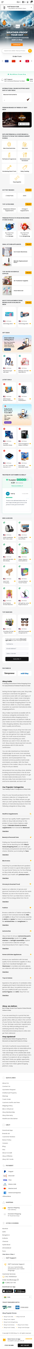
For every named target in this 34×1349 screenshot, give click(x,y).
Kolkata (5, 1238)
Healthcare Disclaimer (10, 1119)
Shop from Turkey (9, 1327)
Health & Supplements (10, 814)
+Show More (6, 1196)
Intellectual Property (9, 1093)
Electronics (6, 861)
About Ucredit (7, 1153)
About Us (5, 1083)
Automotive (6, 931)
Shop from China (23, 1325)
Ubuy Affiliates (7, 1156)
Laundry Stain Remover (24, 210)
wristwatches (9, 921)
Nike (27, 915)
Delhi (4, 1232)
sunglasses (22, 921)
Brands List (6, 1133)
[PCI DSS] (6, 1307)
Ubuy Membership (8, 1112)
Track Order (6, 1099)
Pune (4, 1251)
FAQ (3, 1150)
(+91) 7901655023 (11, 1277)
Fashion (5, 908)
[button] (19, 2)
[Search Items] (30, 51)
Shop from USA (8, 1317)
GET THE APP (25, 1345)
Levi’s (7, 917)
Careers (5, 1143)
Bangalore (6, 1235)
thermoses (6, 966)
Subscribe (16, 659)
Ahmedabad (6, 1248)
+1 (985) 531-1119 (10, 1283)
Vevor (24, 196)
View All (28, 190)
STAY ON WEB (9, 1345)
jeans (13, 919)
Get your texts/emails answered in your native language (16, 1268)
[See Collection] (17, 120)
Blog (3, 1146)
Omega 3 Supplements (9, 210)
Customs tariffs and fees (11, 1102)
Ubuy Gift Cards (7, 1159)
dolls (17, 992)
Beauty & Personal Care (10, 837)
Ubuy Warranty (7, 1115)
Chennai (5, 1241)
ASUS (9, 196)
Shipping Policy (7, 1106)
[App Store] (8, 1291)
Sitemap (5, 1096)
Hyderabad (6, 1245)
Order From (17, 56)
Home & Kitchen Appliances (11, 954)
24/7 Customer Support (16, 1264)
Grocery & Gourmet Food (11, 884)
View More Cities (8, 1254)
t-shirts (5, 919)
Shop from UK (20, 1317)
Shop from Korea (9, 1325)
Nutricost (26, 828)
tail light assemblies (17, 940)
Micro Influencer (8, 1109)
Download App (7, 1130)
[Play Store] (19, 1291)
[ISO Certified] (21, 1307)
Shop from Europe (23, 1327)
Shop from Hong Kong (10, 1322)
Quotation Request (8, 1090)
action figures (7, 992)
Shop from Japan (9, 1319)
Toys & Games (7, 978)
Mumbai (5, 1228)
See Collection (25, 122)
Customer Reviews (8, 1137)
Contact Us (6, 1086)
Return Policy (6, 1140)
